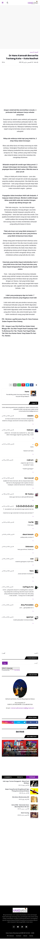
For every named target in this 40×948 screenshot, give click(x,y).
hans (27, 391)
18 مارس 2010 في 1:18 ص (7, 460)
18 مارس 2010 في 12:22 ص (8, 444)
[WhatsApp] (19, 384)
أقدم (4, 653)
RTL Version (10, 936)
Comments (8, 777)
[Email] (15, 384)
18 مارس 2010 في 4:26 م (7, 617)
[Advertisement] (20, 27)
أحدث (35, 653)
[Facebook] (31, 384)
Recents (20, 777)
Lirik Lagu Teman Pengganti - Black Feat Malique (16, 782)
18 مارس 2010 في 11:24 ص (8, 546)
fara (31, 571)
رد (32, 424)
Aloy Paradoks (27, 605)
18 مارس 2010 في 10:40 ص (8, 534)
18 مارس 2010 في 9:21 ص (7, 506)
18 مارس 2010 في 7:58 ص (8, 494)
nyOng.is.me (28, 587)
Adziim (30, 416)
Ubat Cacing (25, 813)
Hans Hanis (9, 933)
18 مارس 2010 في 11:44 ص (8, 571)
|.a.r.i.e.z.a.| (28, 478)
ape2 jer (29, 617)
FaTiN (31, 522)
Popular (32, 777)
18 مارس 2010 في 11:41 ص (7, 558)
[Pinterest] (23, 384)
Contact (18, 936)
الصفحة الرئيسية (34, 52)
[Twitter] (27, 384)
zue (31, 559)
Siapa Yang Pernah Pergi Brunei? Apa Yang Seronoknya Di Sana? (17, 790)
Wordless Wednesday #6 (20, 797)
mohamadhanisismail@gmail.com (22, 708)
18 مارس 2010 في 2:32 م (7, 605)
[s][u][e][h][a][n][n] (24, 506)
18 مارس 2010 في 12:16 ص (8, 416)
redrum (30, 460)
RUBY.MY (23, 933)
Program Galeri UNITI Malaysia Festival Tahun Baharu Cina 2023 (22, 750)
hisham (30, 430)
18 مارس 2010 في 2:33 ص (8, 478)
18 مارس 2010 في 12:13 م (7, 587)
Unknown (29, 546)
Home (31, 936)
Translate (16, 670)
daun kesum (28, 534)
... (32, 444)
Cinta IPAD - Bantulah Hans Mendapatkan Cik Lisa (20, 806)
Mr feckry (29, 494)
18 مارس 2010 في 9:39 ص (8, 522)
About (25, 936)
